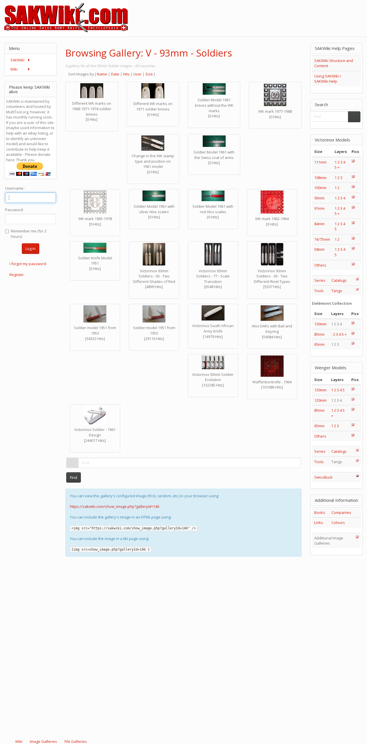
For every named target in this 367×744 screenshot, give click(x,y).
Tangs (336, 290)
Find (73, 477)
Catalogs (339, 280)
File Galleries (75, 741)
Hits (126, 74)
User (137, 74)
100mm (320, 187)
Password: (14, 209)
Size (149, 74)
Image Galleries (43, 741)
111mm (320, 162)
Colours (338, 522)
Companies (341, 512)
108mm (320, 177)
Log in (31, 248)
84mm (319, 223)
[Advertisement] (262, 13)
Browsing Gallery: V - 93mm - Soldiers (148, 52)
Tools (319, 290)
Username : (15, 188)
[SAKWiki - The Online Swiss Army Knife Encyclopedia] (64, 17)
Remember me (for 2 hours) (28, 233)
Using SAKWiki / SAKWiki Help (327, 78)
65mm (319, 344)
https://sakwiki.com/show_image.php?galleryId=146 (114, 506)
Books (319, 512)
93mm (319, 198)
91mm (319, 208)
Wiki (18, 741)
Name (102, 74)
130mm (320, 324)
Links (318, 522)
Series (319, 280)
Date (115, 74)
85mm (319, 334)
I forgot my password (27, 263)
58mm (319, 249)
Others (320, 265)
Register (16, 274)
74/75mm (322, 239)
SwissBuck (323, 477)
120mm (320, 400)
